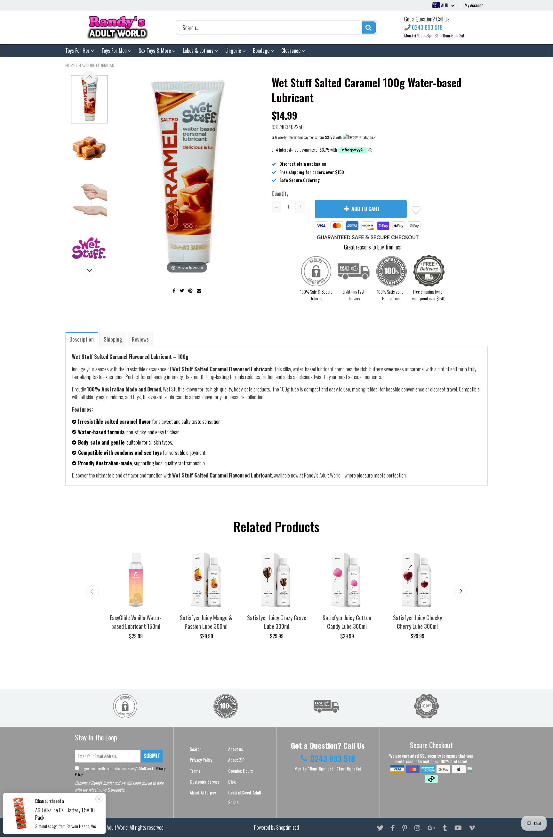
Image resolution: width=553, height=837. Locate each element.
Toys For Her (78, 50)
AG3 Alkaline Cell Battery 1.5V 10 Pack (65, 813)
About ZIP (236, 759)
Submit (151, 756)
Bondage (262, 50)
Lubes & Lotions (199, 50)
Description (81, 339)
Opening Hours (240, 770)
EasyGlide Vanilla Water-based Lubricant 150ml (136, 621)
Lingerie (233, 50)
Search (195, 749)
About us (235, 749)
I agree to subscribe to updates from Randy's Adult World (120, 771)
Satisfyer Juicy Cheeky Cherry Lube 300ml (417, 621)
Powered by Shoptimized (276, 827)
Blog (232, 781)
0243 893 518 (427, 27)
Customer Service (205, 781)
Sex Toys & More (155, 50)
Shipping (113, 339)
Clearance (291, 50)
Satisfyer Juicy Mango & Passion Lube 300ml (206, 621)
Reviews (140, 339)
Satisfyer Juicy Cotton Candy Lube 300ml (347, 621)
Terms (195, 770)
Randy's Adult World (110, 827)
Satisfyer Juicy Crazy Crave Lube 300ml (276, 621)
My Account (474, 5)
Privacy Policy (201, 759)
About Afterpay (203, 792)
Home (70, 65)
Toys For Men (114, 50)
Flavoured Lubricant (97, 65)
